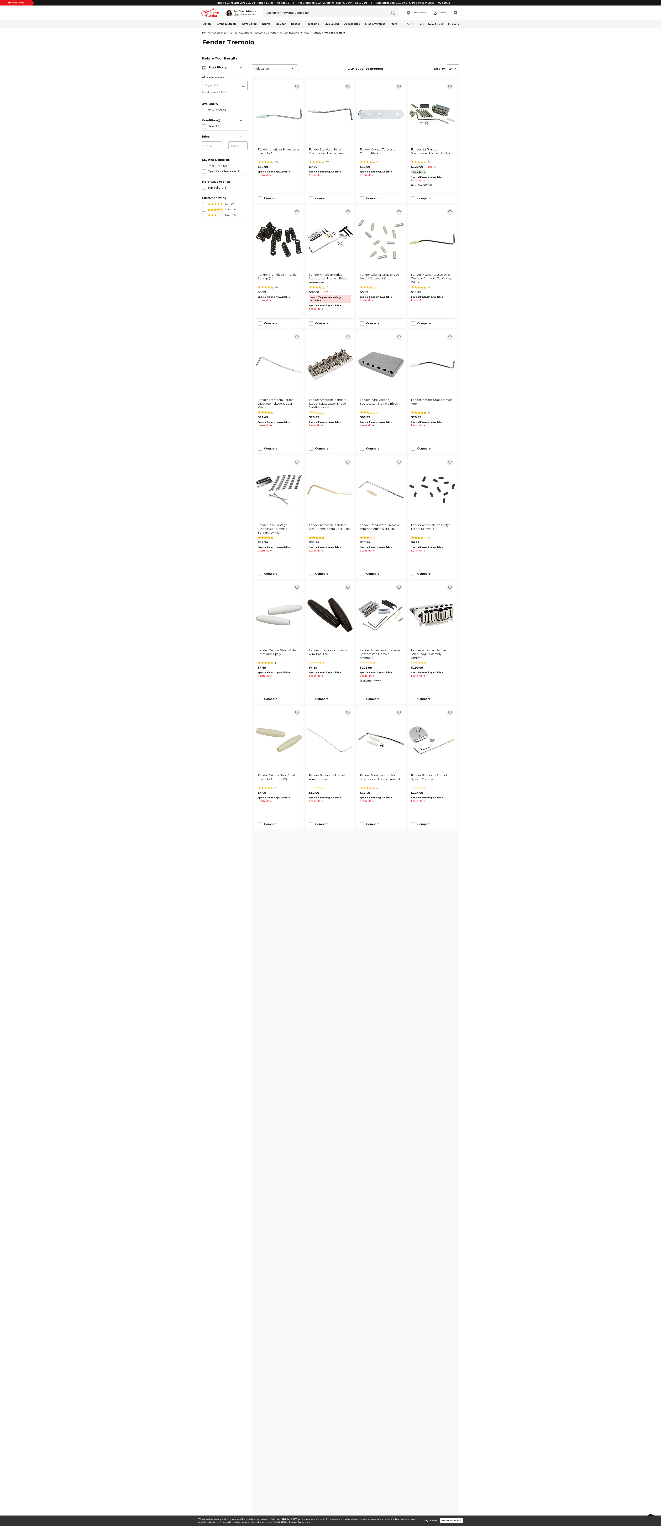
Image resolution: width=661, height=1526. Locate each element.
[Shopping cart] (455, 12)
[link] (279, 153)
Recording (312, 23)
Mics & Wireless (375, 23)
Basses (295, 23)
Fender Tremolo (334, 32)
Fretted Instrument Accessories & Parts (252, 32)
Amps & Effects (227, 23)
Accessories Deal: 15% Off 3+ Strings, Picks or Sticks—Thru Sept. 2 (413, 2)
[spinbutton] (211, 146)
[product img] (279, 114)
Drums (266, 23)
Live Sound (332, 23)
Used (421, 24)
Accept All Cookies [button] (451, 1521)
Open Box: (417, 185)
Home (206, 32)
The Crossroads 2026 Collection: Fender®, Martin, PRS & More (332, 2)
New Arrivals (436, 24)
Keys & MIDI (249, 23)
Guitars (207, 23)
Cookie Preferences (300, 1522)
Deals (409, 24)
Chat (236, 14)
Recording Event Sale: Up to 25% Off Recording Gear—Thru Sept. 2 (252, 2)
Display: (439, 68)
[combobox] (274, 68)
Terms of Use (280, 1522)
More (394, 23)
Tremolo (316, 32)
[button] (241, 12)
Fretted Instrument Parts (294, 32)
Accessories (352, 23)
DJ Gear (281, 23)
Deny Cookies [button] (430, 1521)
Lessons (453, 24)
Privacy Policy (289, 1519)
